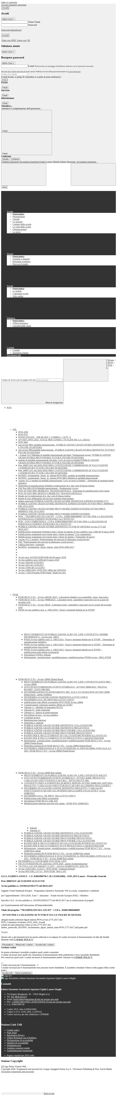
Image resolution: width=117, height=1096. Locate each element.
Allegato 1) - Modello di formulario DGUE (43, 707)
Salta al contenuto (9, 2)
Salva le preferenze (23, 973)
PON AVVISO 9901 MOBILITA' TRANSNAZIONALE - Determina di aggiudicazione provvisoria (63, 491)
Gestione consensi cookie (18, 1048)
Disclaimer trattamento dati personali (17, 1071)
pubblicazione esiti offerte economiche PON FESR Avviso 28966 (53, 702)
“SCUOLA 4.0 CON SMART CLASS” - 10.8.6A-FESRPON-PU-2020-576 (53, 866)
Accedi (5, 8)
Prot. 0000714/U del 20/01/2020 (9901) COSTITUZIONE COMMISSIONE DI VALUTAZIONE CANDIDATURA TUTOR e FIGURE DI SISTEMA (63, 466)
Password (32, 25)
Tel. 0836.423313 (19, 997)
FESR (16, 594)
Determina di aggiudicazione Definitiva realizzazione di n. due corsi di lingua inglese (56, 486)
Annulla (5, 159)
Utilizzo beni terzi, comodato (31, 544)
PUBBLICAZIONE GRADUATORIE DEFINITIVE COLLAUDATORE (58, 725)
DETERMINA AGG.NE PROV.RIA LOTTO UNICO (49, 700)
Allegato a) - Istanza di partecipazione (41, 712)
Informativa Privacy (16, 1035)
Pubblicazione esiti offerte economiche (41, 798)
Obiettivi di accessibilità (17, 1043)
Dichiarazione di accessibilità (20, 1040)
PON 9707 (23, 434)
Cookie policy (13, 1030)
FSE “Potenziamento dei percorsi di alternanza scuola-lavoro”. (46, 542)
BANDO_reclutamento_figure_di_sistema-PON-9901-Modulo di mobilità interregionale (58, 478)
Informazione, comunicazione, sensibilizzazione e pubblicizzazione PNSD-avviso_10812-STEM (67, 657)
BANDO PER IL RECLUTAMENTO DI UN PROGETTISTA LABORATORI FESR (64, 738)
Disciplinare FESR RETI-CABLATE (41, 801)
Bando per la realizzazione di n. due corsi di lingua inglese (44, 496)
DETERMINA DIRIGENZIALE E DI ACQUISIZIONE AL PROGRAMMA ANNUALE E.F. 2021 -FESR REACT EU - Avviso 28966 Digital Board (67, 749)
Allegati (33, 828)
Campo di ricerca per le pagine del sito (18, 380)
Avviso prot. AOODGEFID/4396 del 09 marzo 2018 (42, 557)
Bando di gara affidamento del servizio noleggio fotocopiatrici (46, 498)
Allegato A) (35, 830)
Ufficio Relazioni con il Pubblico (22, 1038)
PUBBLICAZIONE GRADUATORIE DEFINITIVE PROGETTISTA (56, 728)
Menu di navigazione (54, 403)
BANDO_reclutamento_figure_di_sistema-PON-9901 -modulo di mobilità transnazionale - (59, 475)
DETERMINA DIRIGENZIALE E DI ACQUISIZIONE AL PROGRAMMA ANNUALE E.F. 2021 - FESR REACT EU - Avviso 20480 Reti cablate (67, 857)
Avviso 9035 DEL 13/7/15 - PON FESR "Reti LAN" (42, 871)
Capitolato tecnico (32, 717)
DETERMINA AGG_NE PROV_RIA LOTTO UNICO (49, 796)
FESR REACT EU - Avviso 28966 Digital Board (41, 679)
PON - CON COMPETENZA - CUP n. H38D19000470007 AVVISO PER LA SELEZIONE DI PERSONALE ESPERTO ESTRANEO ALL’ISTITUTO (62, 522)
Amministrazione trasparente (20, 1050)
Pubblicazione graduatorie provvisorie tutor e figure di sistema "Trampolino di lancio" (56, 537)
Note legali (12, 1032)
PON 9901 (23, 442)
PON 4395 (23, 432)
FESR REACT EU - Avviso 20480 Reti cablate (40, 773)
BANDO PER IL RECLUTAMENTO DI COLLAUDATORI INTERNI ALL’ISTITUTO (65, 735)
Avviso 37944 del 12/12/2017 (31, 567)
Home (111, 360)
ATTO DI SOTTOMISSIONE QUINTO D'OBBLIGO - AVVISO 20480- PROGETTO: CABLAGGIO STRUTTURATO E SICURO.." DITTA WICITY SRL (64, 779)
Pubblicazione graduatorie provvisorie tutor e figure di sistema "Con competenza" (55, 534)
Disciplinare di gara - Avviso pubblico (41, 715)
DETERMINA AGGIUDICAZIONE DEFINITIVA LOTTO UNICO (56, 697)
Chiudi (4, 88)
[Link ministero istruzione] (13, 5)
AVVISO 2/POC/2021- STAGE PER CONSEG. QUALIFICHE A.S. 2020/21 (54, 440)
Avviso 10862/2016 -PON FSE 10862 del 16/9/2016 (42, 570)
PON (110, 362)
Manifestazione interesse (35, 720)
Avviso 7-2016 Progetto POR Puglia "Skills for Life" (42, 573)
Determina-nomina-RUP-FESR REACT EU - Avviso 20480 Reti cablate (57, 853)
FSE (110, 365)
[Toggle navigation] (23, 174)
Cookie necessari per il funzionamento (18, 965)
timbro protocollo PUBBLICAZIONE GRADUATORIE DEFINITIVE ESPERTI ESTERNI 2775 (63, 501)
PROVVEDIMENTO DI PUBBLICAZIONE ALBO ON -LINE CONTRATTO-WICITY (65, 775)
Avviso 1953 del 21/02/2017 (31, 565)
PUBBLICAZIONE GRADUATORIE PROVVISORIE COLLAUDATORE (59, 730)
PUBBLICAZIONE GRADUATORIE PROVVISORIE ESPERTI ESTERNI (54, 514)
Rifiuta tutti (24, 945)
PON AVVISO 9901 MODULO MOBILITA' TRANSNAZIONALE (50, 493)
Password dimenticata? (11, 30)
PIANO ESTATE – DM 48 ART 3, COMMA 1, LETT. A (44, 437)
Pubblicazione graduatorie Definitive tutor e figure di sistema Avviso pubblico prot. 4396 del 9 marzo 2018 (66, 532)
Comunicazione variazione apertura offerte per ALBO (48, 705)
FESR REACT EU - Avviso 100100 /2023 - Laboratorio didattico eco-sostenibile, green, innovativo (63, 597)
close (4, 187)
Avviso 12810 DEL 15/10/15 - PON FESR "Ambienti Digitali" (46, 869)
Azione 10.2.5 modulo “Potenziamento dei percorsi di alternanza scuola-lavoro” (54, 539)
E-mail (31, 66)
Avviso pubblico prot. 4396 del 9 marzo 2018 (38, 560)
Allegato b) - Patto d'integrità (37, 710)
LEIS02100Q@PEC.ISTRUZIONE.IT (41, 1002)
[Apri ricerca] (93, 174)
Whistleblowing (14, 1045)
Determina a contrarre (34, 723)
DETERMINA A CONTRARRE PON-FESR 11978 (42, 861)
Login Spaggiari (74, 71)
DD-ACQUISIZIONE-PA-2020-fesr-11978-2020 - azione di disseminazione (52, 864)
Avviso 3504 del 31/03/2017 (31, 562)
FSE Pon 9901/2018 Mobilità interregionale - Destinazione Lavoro (48, 488)
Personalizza (7, 945)
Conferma (15, 159)
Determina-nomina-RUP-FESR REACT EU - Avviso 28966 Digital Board (58, 746)
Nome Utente (34, 22)
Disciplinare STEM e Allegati (37, 655)
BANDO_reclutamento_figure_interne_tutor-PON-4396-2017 (46, 547)
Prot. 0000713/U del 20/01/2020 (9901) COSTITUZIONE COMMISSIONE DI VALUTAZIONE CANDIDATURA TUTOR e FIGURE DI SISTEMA (63, 471)
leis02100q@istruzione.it (35, 999)
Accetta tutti (45, 945)
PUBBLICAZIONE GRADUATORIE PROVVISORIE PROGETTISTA (58, 733)
